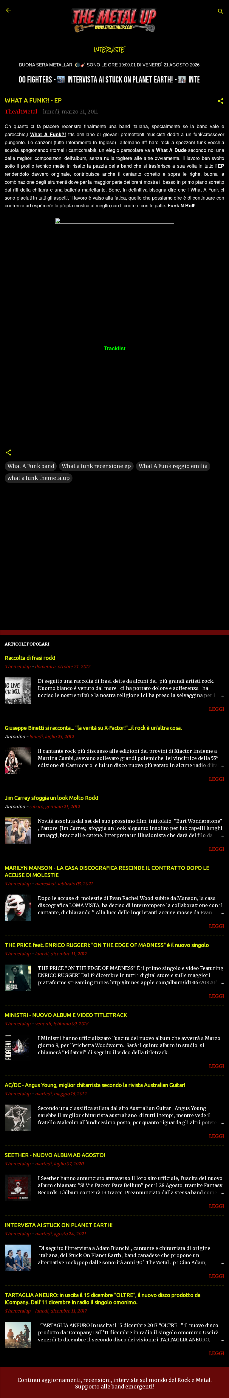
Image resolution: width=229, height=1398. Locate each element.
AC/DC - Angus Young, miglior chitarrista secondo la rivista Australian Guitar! (95, 1085)
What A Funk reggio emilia (173, 466)
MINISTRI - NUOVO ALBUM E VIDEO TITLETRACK (66, 1015)
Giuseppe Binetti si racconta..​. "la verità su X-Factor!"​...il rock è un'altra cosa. (93, 728)
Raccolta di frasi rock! (30, 658)
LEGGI (216, 709)
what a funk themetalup (38, 478)
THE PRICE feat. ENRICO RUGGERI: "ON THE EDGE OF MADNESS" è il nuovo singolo (107, 945)
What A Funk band (30, 466)
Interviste (109, 50)
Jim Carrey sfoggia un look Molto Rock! (51, 798)
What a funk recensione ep (96, 466)
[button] (220, 101)
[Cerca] (220, 12)
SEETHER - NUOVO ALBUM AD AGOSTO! (55, 1155)
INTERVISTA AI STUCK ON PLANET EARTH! (58, 1225)
